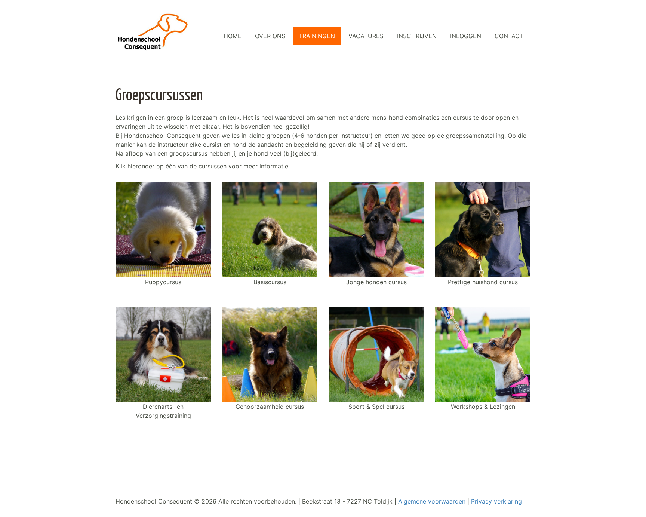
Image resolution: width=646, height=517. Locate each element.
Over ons (270, 36)
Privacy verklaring (496, 501)
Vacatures (366, 36)
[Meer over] (163, 229)
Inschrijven (417, 36)
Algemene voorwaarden (432, 501)
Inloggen (465, 36)
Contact (509, 36)
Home (233, 36)
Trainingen (317, 36)
